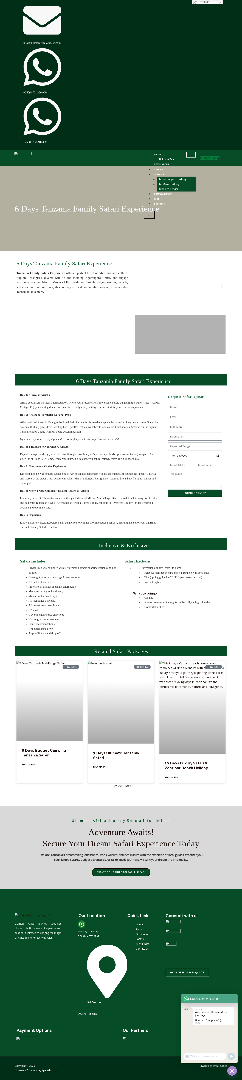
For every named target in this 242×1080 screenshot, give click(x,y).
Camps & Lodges (163, 194)
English (204, 1)
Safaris (158, 169)
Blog (156, 199)
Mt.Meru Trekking (169, 184)
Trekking (159, 174)
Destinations (161, 164)
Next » (129, 786)
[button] (138, 286)
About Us (159, 154)
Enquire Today (210, 158)
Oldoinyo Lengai (168, 189)
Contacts (159, 204)
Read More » (28, 764)
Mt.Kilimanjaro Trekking (172, 179)
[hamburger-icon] (191, 155)
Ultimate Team (167, 159)
